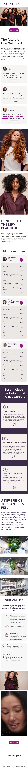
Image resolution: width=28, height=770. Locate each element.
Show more (15, 81)
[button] (14, 266)
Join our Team (14, 30)
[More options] (25, 260)
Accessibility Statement (20, 766)
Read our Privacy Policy (8, 766)
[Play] (21, 260)
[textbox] (14, 41)
